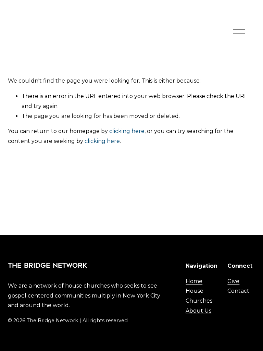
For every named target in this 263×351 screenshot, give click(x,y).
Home (194, 281)
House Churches (199, 296)
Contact (238, 291)
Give (233, 281)
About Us (198, 310)
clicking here (127, 131)
